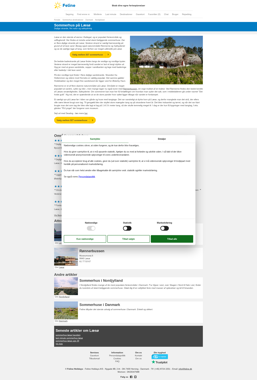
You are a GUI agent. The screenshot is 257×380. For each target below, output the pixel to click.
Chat (166, 14)
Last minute (110, 14)
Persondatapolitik (117, 355)
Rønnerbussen (130, 89)
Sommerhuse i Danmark (99, 305)
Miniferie (98, 14)
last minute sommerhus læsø (69, 338)
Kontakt (138, 355)
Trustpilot (160, 362)
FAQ (117, 361)
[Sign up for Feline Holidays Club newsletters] (135, 377)
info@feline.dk (185, 369)
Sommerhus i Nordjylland (101, 280)
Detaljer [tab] (162, 139)
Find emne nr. (83, 14)
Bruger (175, 14)
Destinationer (126, 14)
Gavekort (140, 14)
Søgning (69, 14)
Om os (138, 358)
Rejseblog (186, 14)
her (86, 113)
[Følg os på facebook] (131, 377)
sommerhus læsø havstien (68, 335)
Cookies (117, 358)
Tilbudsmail (94, 358)
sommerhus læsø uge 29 (67, 341)
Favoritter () (154, 14)
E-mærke (160, 356)
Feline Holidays (128, 5)
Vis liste (59, 344)
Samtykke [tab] (95, 139)
